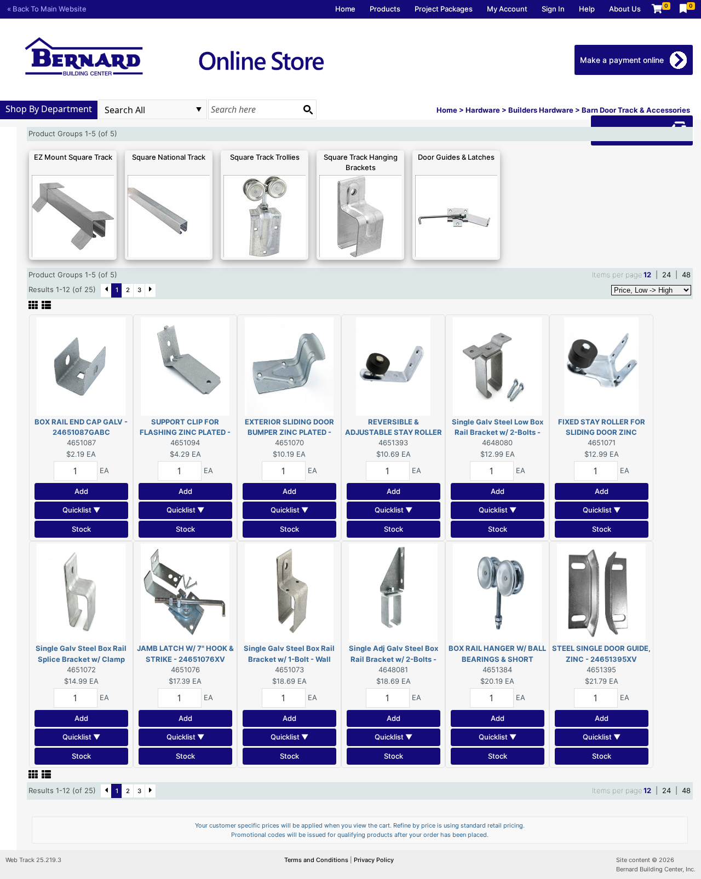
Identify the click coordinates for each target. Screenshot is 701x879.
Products (385, 8)
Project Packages (444, 8)
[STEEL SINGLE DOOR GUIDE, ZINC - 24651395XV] (601, 592)
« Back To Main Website (47, 8)
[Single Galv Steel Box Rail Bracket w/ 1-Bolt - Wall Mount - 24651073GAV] (289, 592)
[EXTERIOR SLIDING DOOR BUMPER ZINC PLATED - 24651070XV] (289, 365)
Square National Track (168, 157)
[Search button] (308, 109)
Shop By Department (48, 109)
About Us (625, 8)
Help (587, 8)
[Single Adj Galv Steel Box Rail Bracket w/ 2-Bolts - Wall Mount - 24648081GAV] (393, 592)
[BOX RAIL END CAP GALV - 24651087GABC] (81, 365)
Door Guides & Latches (456, 157)
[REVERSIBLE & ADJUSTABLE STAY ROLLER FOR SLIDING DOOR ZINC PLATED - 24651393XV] (393, 365)
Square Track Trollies (265, 157)
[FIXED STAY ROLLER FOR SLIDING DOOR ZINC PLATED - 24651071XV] (601, 365)
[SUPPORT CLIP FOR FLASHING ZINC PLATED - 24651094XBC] (185, 365)
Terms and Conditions (317, 860)
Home (345, 8)
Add (81, 491)
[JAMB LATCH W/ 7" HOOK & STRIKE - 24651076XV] (185, 592)
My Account (507, 8)
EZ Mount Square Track (73, 157)
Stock (81, 529)
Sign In (553, 8)
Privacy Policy (374, 860)
